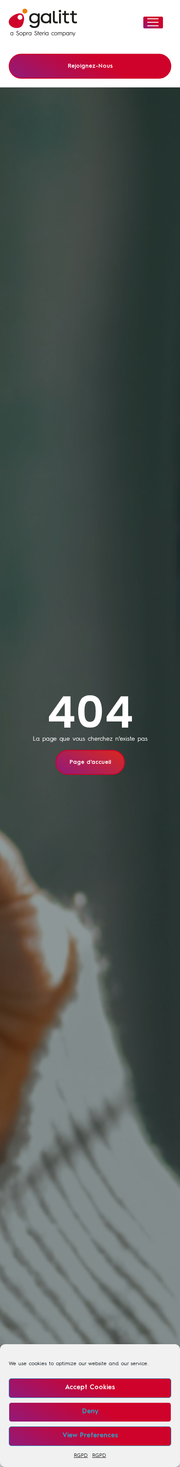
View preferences (90, 1435)
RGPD (81, 1455)
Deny (90, 1411)
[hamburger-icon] (153, 22)
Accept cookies (90, 1387)
